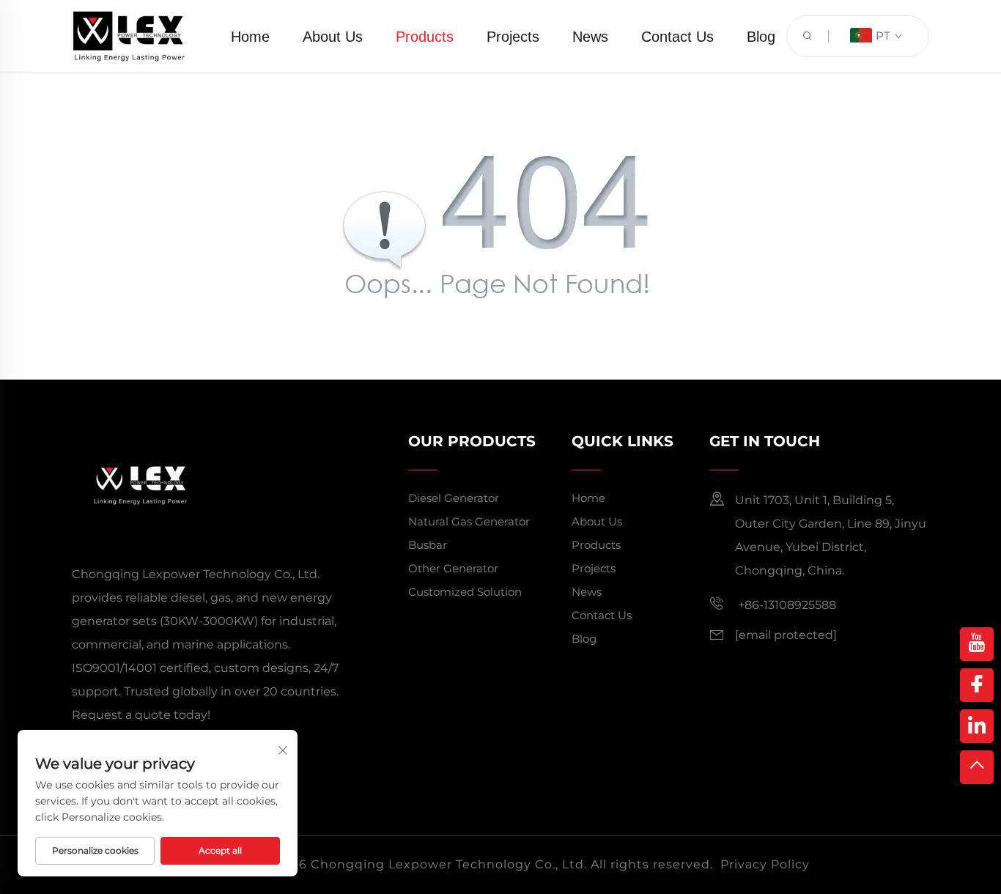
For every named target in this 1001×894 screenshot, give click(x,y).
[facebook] (977, 685)
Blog (761, 37)
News (590, 37)
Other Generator (453, 568)
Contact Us (677, 37)
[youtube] (977, 644)
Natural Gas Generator (469, 521)
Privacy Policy (765, 864)
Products (425, 37)
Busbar (427, 545)
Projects (513, 37)
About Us (333, 37)
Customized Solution (465, 592)
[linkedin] (977, 726)
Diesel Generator (453, 498)
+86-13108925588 (785, 605)
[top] (977, 767)
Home (250, 37)
